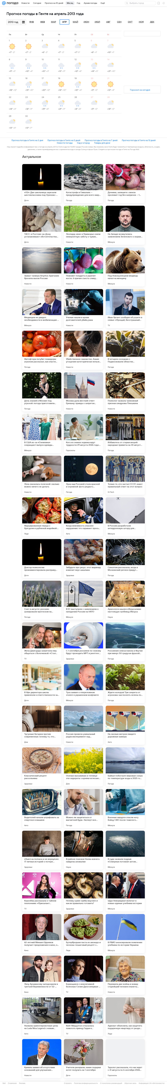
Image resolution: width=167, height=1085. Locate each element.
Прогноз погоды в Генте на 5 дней (63, 140)
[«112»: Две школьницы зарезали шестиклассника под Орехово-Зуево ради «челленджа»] (41, 183)
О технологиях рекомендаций (111, 1083)
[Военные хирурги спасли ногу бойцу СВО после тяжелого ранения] (125, 808)
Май (75, 22)
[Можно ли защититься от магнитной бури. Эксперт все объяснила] (83, 808)
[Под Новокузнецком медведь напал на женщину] (125, 266)
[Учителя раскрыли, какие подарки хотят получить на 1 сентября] (83, 1058)
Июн (86, 22)
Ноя (141, 22)
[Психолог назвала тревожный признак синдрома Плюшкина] (125, 391)
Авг (108, 22)
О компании (12, 1083)
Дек (152, 22)
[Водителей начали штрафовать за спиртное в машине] (41, 808)
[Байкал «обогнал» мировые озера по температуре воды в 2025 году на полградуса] (125, 766)
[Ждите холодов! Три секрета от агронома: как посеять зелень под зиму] (125, 683)
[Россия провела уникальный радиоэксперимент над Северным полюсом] (83, 725)
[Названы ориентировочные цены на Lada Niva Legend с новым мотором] (41, 1016)
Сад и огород (83, 143)
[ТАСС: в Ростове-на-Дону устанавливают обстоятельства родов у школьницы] (41, 225)
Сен (119, 22)
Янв (31, 22)
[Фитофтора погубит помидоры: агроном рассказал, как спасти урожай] (41, 350)
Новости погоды (65, 143)
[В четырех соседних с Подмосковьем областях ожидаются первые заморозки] (125, 350)
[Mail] (4, 3)
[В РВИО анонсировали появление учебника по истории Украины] (125, 933)
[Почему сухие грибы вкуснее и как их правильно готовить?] (83, 891)
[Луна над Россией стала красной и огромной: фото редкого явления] (83, 475)
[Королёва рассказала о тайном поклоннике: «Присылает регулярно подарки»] (41, 891)
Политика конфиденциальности (86, 1083)
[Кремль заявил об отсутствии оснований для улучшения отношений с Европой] (41, 1058)
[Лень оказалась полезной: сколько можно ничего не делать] (41, 475)
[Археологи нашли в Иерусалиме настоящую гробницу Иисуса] (125, 600)
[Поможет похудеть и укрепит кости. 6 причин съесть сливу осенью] (83, 266)
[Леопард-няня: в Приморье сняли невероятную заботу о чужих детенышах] (83, 225)
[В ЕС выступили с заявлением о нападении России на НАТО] (83, 600)
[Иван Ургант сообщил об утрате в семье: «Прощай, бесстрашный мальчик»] (125, 308)
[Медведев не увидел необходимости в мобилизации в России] (41, 308)
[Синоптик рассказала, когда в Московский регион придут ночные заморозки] (125, 558)
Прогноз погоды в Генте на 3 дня (27, 140)
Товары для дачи (102, 143)
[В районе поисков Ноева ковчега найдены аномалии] (83, 850)
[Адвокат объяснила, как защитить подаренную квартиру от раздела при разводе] (125, 1016)
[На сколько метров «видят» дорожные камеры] (125, 725)
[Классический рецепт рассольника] (41, 766)
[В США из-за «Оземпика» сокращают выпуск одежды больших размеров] (41, 433)
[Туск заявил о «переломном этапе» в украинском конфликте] (83, 683)
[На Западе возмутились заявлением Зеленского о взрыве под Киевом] (125, 225)
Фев (42, 22)
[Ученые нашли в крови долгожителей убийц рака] (83, 308)
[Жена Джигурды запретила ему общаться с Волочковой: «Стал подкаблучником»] (41, 641)
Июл (97, 22)
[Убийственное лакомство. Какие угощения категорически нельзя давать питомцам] (83, 350)
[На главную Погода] (12, 3)
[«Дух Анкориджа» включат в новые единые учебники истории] (125, 891)
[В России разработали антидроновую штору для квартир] (125, 516)
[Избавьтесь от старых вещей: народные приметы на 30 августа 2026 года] (125, 433)
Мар (53, 22)
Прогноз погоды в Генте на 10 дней (139, 140)
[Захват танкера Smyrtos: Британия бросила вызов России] (41, 266)
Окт (130, 22)
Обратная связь (130, 1083)
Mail (4, 1083)
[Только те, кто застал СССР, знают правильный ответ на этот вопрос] (125, 475)
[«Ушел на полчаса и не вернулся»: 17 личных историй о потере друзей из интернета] (41, 850)
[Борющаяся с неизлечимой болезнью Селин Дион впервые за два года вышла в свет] (83, 975)
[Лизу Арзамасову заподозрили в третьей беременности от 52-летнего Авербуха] (41, 975)
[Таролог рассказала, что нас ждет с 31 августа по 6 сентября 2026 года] (125, 1058)
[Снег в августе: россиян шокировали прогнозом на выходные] (41, 600)
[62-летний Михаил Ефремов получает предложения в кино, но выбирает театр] (41, 933)
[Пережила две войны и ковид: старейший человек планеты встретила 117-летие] (125, 975)
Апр (64, 22)
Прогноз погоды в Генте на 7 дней (101, 140)
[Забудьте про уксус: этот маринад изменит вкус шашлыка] (83, 558)
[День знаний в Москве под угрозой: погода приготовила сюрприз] (41, 391)
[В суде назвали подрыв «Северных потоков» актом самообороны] (125, 850)
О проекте (68, 1083)
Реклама (22, 1083)
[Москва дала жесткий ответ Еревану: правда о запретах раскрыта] (83, 391)
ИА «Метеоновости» (157, 1083)
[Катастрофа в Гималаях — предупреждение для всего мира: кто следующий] (83, 183)
